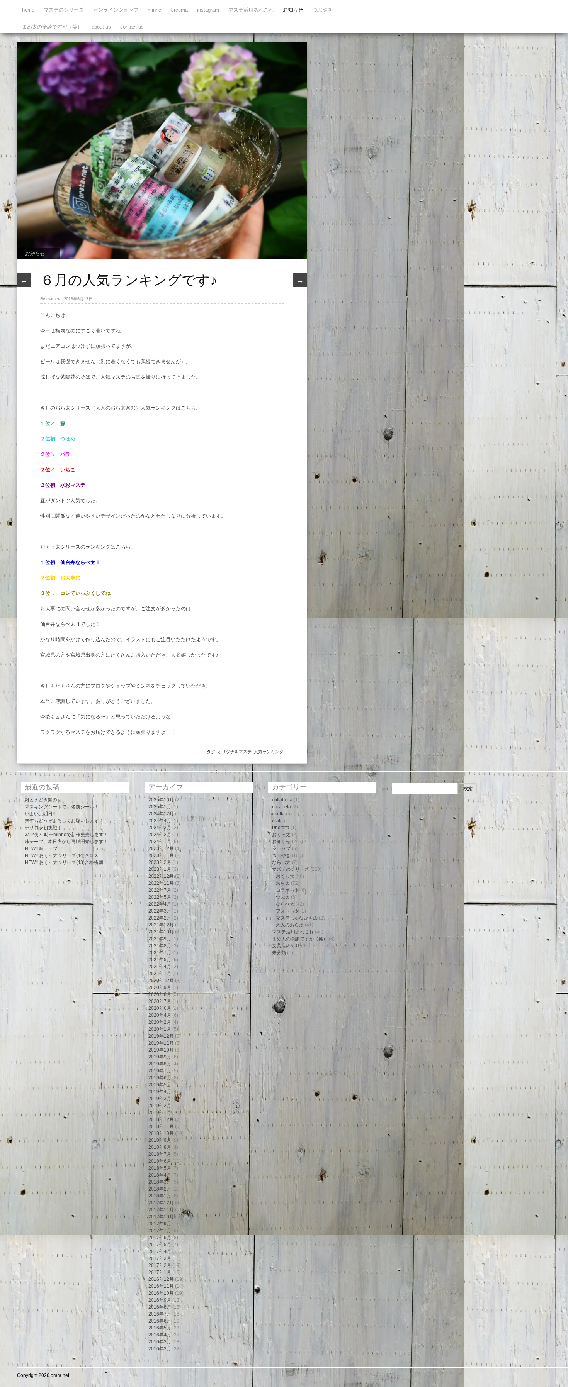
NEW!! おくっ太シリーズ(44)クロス (62, 855)
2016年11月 (161, 1286)
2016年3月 (159, 1342)
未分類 (279, 952)
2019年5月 (159, 1084)
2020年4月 (159, 1015)
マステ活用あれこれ (251, 10)
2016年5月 (159, 1328)
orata (277, 820)
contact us (132, 27)
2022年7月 (159, 890)
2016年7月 (159, 1314)
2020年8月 (159, 994)
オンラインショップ (115, 10)
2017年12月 (161, 1203)
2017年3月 (159, 1258)
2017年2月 (159, 1265)
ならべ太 (281, 862)
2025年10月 (161, 800)
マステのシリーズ (64, 10)
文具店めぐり (286, 945)
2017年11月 (161, 1210)
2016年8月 (159, 1307)
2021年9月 (159, 939)
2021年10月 (161, 932)
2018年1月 (159, 1196)
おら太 (283, 883)
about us (101, 27)
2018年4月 (159, 1175)
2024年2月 (159, 834)
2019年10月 (161, 1050)
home (28, 10)
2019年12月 (161, 1036)
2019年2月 (159, 1105)
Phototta (280, 827)
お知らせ (293, 10)
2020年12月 (161, 980)
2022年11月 (161, 883)
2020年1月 (159, 1029)
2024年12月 (161, 813)
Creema (179, 10)
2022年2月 (159, 918)
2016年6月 (159, 1321)
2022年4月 (159, 904)
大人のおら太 (290, 925)
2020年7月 (159, 1001)
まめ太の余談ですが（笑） (52, 27)
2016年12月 (161, 1279)
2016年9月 (159, 1300)
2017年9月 (159, 1223)
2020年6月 (159, 1008)
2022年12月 (161, 876)
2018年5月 (159, 1168)
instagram (208, 10)
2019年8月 (159, 1064)
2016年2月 (159, 1348)
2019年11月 (161, 1043)
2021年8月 (159, 945)
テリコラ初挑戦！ (43, 827)
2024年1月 (159, 841)
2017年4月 (159, 1251)
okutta (278, 813)
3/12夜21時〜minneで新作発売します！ (66, 834)
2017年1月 (159, 1272)
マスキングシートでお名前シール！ (62, 807)
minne (154, 10)
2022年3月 (159, 911)
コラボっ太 (287, 890)
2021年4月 (159, 966)
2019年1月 (159, 1112)
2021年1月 (159, 973)
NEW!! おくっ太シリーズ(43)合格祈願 (64, 862)
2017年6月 (159, 1237)
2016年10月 (161, 1293)
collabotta (282, 800)
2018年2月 (159, 1189)
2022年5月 (159, 897)
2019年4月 (159, 1091)
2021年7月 (159, 952)
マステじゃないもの (297, 918)
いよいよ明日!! (40, 813)
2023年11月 (161, 855)
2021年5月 (159, 959)
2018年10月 (161, 1133)
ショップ (281, 848)
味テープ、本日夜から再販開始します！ (66, 841)
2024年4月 (159, 820)
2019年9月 (159, 1057)
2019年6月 (159, 1077)
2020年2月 (159, 1022)
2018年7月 (159, 1154)
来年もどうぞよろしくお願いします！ (64, 820)
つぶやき (322, 10)
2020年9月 (159, 987)
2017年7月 (159, 1230)
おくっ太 (281, 834)
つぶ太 (283, 897)
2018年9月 (159, 1140)
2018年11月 (161, 1126)
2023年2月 (159, 862)
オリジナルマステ (235, 751)
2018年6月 (159, 1161)
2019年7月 (159, 1071)
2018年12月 (161, 1119)
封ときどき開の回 (43, 800)
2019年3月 (159, 1098)
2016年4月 (159, 1335)
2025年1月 (159, 807)
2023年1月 (159, 869)
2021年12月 (161, 925)
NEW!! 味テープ (41, 848)
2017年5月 (159, 1244)
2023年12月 (161, 848)
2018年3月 (159, 1182)
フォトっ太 (287, 911)
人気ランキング (269, 751)
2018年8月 (159, 1147)
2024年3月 (159, 827)
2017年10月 (161, 1216)
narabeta (281, 807)
